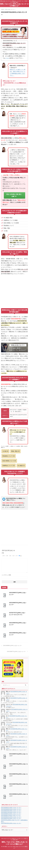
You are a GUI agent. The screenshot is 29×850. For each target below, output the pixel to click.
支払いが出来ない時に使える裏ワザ (14, 195)
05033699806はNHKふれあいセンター (11, 809)
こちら (7, 58)
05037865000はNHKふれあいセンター (11, 823)
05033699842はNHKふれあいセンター (11, 817)
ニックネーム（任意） (7, 575)
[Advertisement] (14, 291)
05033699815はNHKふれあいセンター (11, 814)
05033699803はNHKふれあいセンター (11, 807)
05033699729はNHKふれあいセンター (11, 812)
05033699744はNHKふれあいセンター (11, 818)
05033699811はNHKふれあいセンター (11, 815)
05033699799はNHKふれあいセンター (11, 810)
